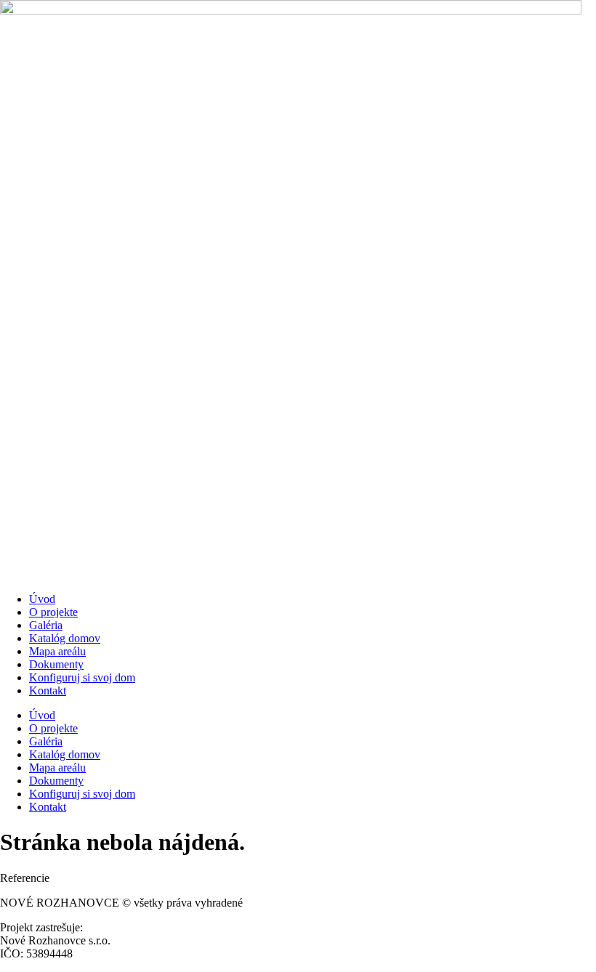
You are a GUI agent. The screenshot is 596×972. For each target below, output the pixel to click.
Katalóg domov (64, 638)
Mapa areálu (57, 651)
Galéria (46, 625)
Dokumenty (56, 664)
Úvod (42, 599)
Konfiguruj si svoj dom (82, 677)
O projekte (53, 612)
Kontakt (47, 690)
